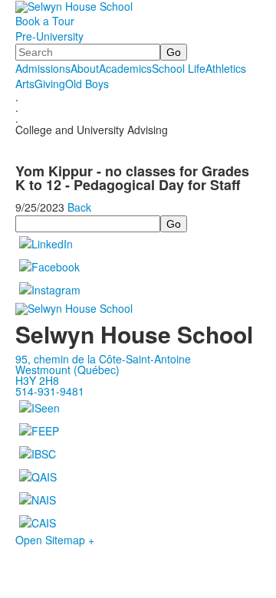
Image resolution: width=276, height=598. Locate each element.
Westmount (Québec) (67, 369)
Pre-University (49, 36)
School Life (178, 68)
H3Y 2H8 (37, 380)
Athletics (225, 68)
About (85, 68)
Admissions (43, 68)
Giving (49, 83)
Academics (125, 68)
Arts (24, 83)
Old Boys (87, 83)
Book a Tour (44, 20)
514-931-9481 (49, 391)
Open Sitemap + (54, 539)
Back (79, 207)
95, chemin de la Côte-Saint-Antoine (103, 358)
